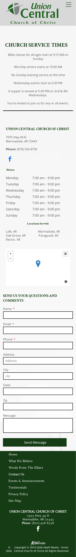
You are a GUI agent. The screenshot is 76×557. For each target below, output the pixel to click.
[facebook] (10, 159)
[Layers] (65, 253)
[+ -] (38, 267)
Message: (9, 416)
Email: (7, 324)
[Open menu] (68, 4)
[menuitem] (38, 454)
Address (9, 355)
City (5, 370)
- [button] (10, 258)
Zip (5, 400)
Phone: (8, 339)
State (6, 385)
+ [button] (10, 253)
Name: (7, 309)
